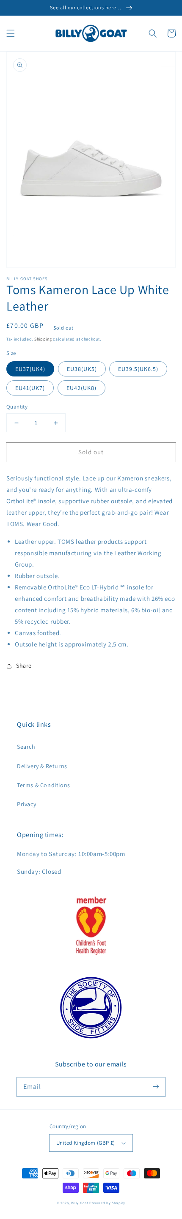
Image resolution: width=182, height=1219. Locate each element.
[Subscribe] (155, 1086)
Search (26, 746)
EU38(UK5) (82, 369)
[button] (10, 33)
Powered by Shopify (107, 1202)
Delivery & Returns (42, 766)
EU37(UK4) (30, 369)
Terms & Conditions (43, 785)
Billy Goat (79, 1202)
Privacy (26, 804)
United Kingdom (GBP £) (85, 1142)
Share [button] (24, 665)
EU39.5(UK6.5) (138, 369)
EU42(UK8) (81, 388)
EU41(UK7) (30, 388)
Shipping (43, 339)
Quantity (17, 406)
